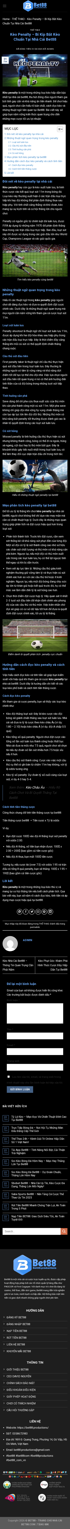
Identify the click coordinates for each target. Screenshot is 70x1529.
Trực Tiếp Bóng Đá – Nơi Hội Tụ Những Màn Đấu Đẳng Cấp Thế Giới (37, 1129)
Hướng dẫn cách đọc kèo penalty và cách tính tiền (34, 161)
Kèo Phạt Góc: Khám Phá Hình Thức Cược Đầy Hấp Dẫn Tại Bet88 (52, 965)
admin (50, 49)
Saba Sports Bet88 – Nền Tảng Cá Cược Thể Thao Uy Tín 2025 (37, 1196)
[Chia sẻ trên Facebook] (26, 912)
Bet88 (41, 110)
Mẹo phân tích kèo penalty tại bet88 (26, 157)
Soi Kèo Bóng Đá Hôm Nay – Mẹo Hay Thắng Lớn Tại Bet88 (38, 1162)
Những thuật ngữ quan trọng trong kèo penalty (32, 138)
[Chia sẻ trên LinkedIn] (50, 912)
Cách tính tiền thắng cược (24, 169)
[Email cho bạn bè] (38, 912)
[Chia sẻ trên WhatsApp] (19, 912)
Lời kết (10, 173)
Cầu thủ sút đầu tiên (21, 145)
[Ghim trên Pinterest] (44, 912)
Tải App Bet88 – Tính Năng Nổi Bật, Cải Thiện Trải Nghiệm (38, 1151)
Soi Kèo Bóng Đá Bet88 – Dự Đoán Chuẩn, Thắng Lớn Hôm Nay (36, 1174)
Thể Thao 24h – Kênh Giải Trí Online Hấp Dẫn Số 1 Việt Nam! (37, 1140)
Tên (10, 1029)
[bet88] (35, 6)
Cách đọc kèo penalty (22, 165)
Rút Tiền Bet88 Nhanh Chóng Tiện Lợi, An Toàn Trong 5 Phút (38, 1207)
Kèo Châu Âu (35, 787)
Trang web (13, 1061)
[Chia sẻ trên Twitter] (32, 912)
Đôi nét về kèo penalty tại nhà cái (25, 134)
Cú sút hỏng (18, 153)
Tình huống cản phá (21, 149)
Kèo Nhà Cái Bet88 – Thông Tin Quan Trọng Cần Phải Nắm (18, 965)
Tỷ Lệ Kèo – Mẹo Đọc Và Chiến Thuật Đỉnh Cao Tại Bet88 (38, 1118)
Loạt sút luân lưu (20, 142)
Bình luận (13, 1000)
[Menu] (5, 6)
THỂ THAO (18, 19)
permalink (35, 927)
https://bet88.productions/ (33, 1427)
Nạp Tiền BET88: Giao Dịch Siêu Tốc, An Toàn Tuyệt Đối (37, 1218)
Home (6, 19)
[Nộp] (64, 1231)
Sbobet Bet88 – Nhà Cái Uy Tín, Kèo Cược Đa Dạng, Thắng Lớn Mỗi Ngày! (38, 1185)
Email (11, 1045)
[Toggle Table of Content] (58, 129)
